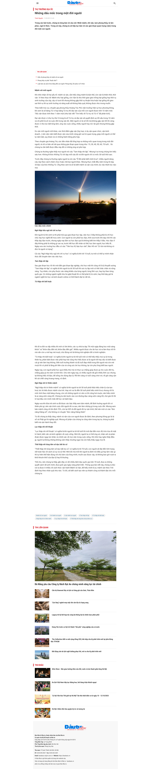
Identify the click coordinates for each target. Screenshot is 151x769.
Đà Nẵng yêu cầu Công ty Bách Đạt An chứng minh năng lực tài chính (68, 584)
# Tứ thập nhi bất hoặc (98, 515)
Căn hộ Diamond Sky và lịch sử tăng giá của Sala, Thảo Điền (73, 590)
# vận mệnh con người (70, 515)
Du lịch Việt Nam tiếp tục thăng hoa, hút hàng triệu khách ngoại (74, 682)
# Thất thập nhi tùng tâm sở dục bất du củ (81, 518)
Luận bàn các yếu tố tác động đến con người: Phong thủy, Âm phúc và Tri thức (61, 84)
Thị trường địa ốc (44, 9)
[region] (75, 50)
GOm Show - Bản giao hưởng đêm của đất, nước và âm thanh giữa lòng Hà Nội (79, 669)
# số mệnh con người (55, 515)
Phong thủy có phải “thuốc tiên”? (47, 80)
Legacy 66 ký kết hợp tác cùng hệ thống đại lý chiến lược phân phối (75, 615)
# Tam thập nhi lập (84, 515)
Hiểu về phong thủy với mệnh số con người (50, 77)
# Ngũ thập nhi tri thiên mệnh (43, 518)
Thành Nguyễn (39, 18)
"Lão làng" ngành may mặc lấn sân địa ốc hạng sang (70, 603)
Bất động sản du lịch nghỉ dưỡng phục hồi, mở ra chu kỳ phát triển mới (76, 651)
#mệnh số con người (41, 515)
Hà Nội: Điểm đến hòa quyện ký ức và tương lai (68, 709)
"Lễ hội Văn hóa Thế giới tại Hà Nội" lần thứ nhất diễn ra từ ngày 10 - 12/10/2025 (80, 696)
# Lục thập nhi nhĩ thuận (60, 518)
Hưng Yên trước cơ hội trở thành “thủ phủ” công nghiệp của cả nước (76, 627)
